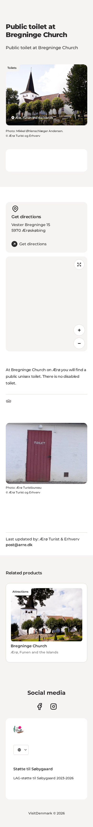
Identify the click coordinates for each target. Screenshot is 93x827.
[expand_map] (79, 264)
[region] (46, 303)
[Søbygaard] (18, 729)
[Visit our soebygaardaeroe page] (39, 706)
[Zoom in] (79, 330)
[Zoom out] (79, 343)
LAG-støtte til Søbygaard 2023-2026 (43, 778)
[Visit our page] (53, 706)
